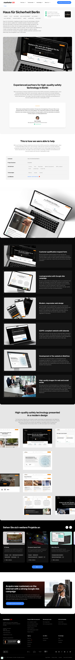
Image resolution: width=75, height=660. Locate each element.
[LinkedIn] (59, 651)
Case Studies (45, 638)
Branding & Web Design (32, 625)
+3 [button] (18, 557)
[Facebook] (61, 651)
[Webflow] (70, 651)
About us (29, 638)
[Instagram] (56, 651)
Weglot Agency (30, 631)
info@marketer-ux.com (7, 634)
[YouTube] (64, 651)
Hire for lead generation (47, 623)
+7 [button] (44, 557)
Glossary (60, 642)
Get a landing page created (32, 629)
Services (29, 644)
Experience (29, 642)
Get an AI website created (32, 623)
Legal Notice (47, 657)
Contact (29, 646)
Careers (29, 640)
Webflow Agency (30, 627)
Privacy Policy (54, 657)
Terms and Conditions (67, 657)
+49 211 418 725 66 (6, 632)
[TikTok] (67, 651)
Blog (59, 638)
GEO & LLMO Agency (62, 623)
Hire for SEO (60, 621)
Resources (60, 640)
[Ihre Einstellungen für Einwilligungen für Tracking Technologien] (2, 658)
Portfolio (44, 640)
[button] (5, 652)
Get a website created (31, 621)
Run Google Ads (46, 621)
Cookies (60, 657)
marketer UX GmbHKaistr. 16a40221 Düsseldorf (7, 629)
